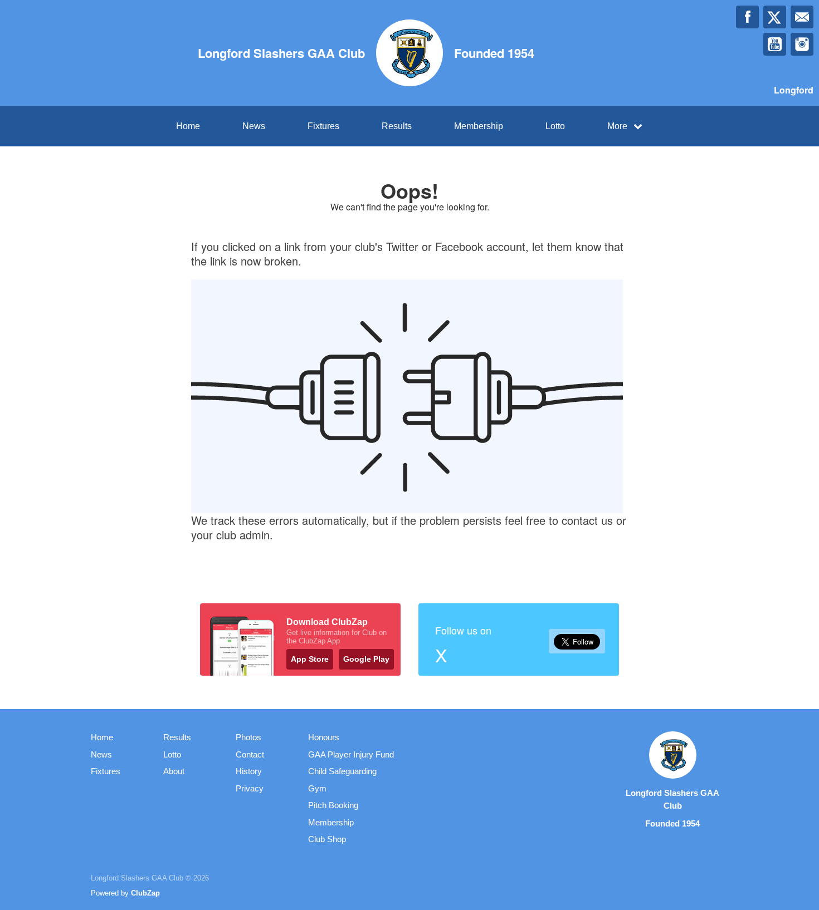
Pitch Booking (333, 805)
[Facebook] (747, 17)
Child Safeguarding (342, 771)
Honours (323, 737)
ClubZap (145, 893)
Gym (317, 788)
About (173, 771)
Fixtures (323, 126)
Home (188, 126)
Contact (250, 754)
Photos (248, 737)
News (253, 126)
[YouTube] (774, 44)
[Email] (802, 17)
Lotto (555, 126)
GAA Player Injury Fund (351, 754)
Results (397, 126)
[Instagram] (802, 44)
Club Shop (327, 839)
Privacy (250, 788)
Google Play (366, 659)
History (249, 771)
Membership (478, 126)
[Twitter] (774, 17)
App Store (310, 659)
